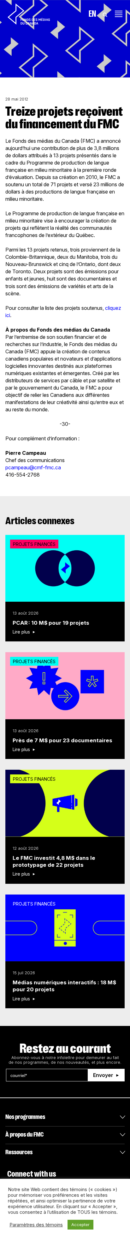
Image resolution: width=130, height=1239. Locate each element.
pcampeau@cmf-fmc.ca (33, 467)
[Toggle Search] (105, 14)
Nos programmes (25, 1116)
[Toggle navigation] (118, 14)
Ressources (18, 1152)
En (92, 14)
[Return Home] (29, 14)
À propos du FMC (24, 1134)
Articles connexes (39, 521)
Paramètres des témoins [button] (36, 1225)
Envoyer (103, 1075)
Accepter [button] (80, 1224)
